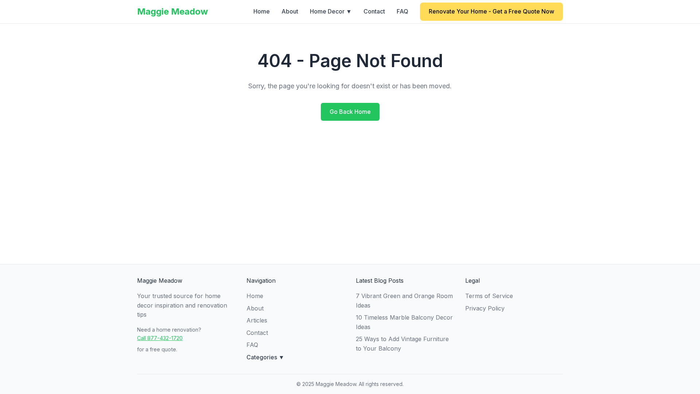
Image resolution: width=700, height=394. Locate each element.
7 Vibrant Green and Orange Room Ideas (404, 300)
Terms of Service (489, 296)
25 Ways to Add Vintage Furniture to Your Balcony (402, 343)
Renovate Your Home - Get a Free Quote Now (491, 11)
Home (261, 11)
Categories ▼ (265, 357)
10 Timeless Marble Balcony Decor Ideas (404, 322)
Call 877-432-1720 (160, 338)
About (289, 11)
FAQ (402, 11)
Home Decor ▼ (331, 11)
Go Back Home (350, 111)
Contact (374, 11)
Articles (256, 320)
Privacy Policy (485, 308)
